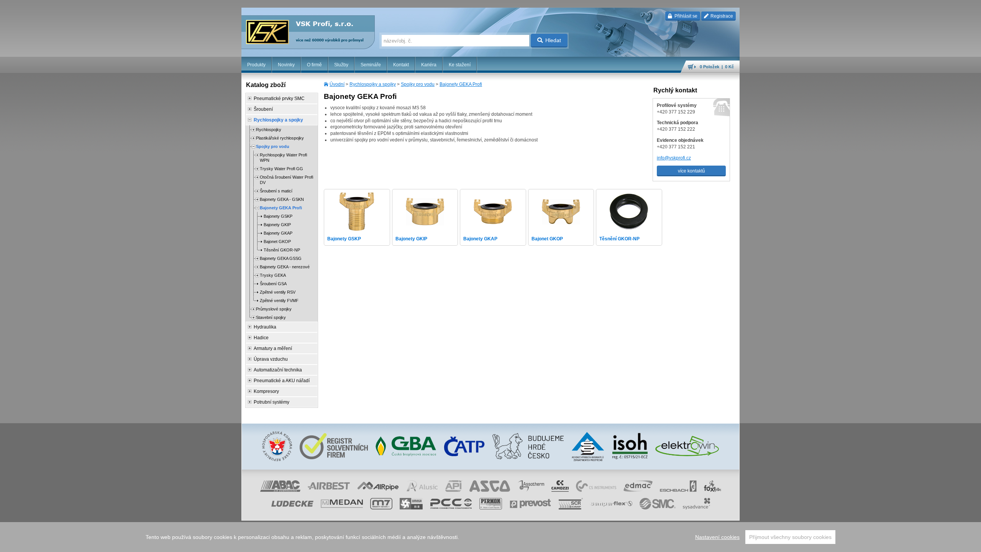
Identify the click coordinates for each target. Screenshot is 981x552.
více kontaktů (691, 171)
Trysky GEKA (273, 275)
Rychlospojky (268, 129)
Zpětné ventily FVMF (279, 300)
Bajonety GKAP (278, 233)
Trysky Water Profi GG (281, 168)
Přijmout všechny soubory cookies (790, 537)
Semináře (371, 64)
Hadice (261, 337)
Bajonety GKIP (277, 224)
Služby (341, 64)
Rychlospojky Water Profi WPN (283, 158)
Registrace (721, 16)
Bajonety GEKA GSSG (281, 258)
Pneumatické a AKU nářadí (282, 380)
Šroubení (263, 109)
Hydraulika (265, 327)
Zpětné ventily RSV (277, 292)
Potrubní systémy (271, 402)
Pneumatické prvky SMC (279, 98)
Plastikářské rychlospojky (280, 138)
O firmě (314, 64)
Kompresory (266, 391)
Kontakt (401, 64)
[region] (490, 537)
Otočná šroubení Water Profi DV (286, 180)
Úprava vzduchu (271, 359)
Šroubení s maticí (276, 191)
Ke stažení (460, 64)
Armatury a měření (273, 348)
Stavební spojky (271, 317)
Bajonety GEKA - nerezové (285, 266)
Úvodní (337, 84)
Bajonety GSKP (278, 216)
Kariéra (428, 64)
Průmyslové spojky (274, 309)
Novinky (286, 64)
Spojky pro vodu (418, 84)
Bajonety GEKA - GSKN (282, 199)
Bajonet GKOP (277, 241)
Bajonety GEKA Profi (461, 84)
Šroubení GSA (273, 283)
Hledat (553, 40)
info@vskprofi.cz (674, 158)
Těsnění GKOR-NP (282, 250)
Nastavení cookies (717, 537)
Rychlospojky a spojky (372, 84)
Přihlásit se (685, 16)
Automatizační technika (278, 370)
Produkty (256, 64)
